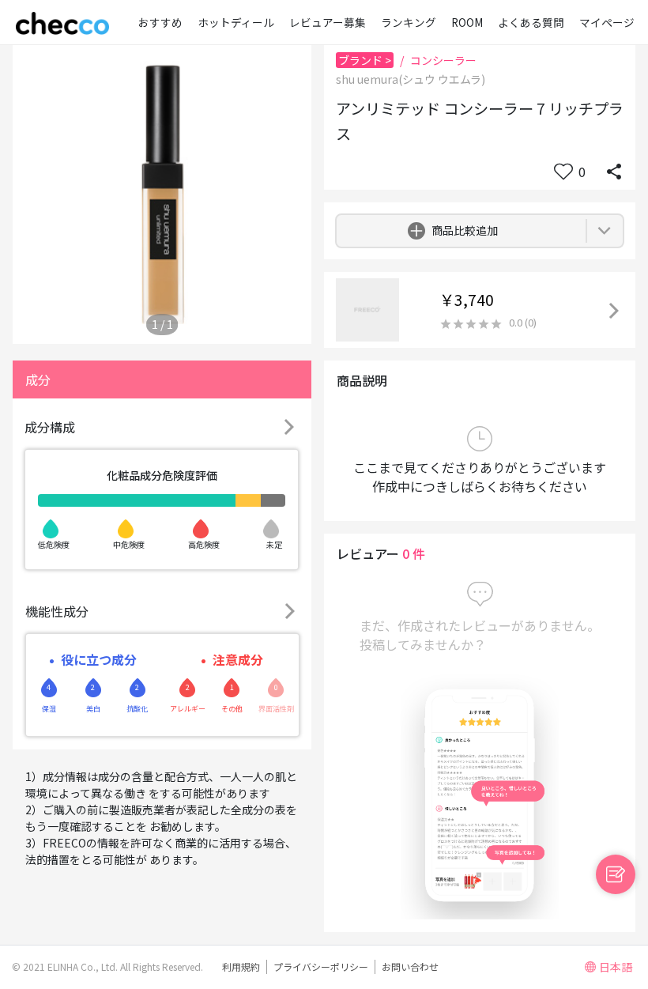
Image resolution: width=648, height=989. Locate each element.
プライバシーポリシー (320, 966)
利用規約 (241, 966)
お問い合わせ (410, 966)
